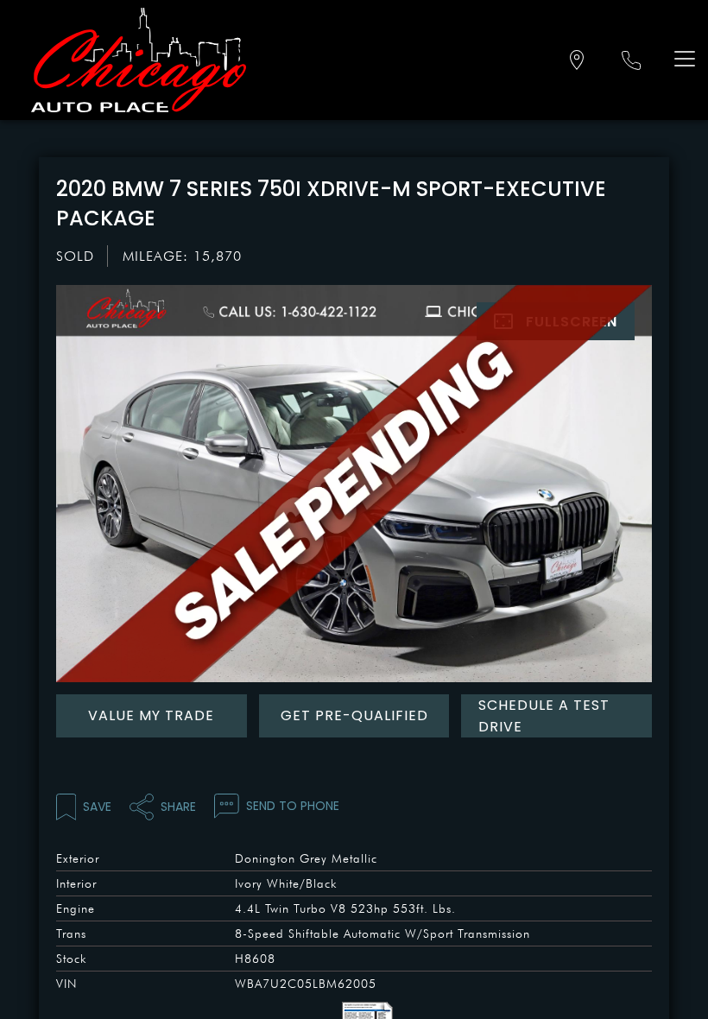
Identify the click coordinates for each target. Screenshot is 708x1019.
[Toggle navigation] (681, 58)
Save (97, 806)
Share (178, 806)
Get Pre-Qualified (354, 715)
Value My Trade (151, 715)
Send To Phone (292, 805)
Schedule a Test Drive (544, 716)
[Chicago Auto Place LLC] (138, 60)
